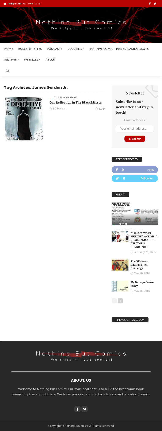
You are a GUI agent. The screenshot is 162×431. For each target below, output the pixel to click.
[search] (7, 70)
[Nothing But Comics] (81, 25)
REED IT (123, 224)
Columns (75, 49)
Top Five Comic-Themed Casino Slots (119, 49)
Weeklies (31, 60)
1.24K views (60, 108)
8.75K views (124, 240)
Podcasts (54, 49)
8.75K (152, 240)
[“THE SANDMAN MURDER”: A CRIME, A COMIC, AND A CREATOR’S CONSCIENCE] (120, 236)
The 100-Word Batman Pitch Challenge (139, 265)
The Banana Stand (65, 97)
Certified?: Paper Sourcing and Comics (132, 231)
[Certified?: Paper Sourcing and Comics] (135, 213)
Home (8, 49)
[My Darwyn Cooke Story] (120, 286)
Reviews (10, 60)
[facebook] (135, 169)
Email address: (135, 120)
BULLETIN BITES (30, 49)
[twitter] (135, 178)
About (51, 60)
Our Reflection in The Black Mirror (75, 102)
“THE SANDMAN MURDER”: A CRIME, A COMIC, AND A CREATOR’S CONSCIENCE (144, 240)
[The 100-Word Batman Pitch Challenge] (120, 265)
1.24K (102, 108)
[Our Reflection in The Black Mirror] (25, 118)
